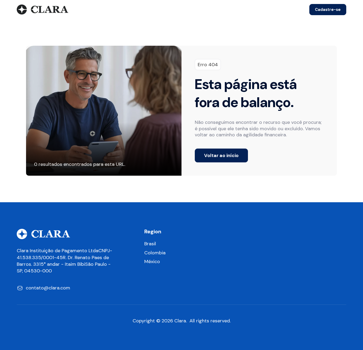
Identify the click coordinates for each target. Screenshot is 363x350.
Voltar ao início (221, 155)
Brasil (150, 244)
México (152, 262)
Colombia (155, 253)
